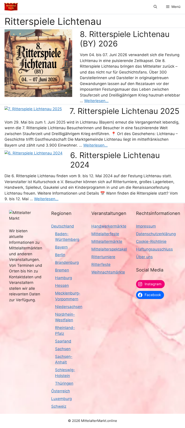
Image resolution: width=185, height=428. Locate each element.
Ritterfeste (101, 264)
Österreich (60, 391)
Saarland (63, 341)
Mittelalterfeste (105, 234)
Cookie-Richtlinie (151, 241)
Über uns (144, 257)
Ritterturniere (103, 257)
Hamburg (63, 278)
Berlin (60, 255)
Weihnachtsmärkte (108, 272)
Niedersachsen (68, 306)
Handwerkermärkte (108, 226)
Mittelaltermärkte (106, 241)
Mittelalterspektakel (109, 249)
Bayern (61, 247)
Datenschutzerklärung (156, 234)
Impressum (146, 226)
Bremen (62, 270)
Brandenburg (67, 262)
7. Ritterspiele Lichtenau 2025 (124, 111)
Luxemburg (61, 398)
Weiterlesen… (96, 101)
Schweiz (58, 406)
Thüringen (64, 383)
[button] (155, 7)
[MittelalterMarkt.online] (11, 7)
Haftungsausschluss (154, 249)
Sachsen (63, 349)
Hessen (62, 285)
